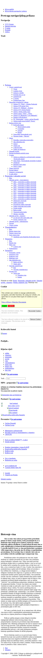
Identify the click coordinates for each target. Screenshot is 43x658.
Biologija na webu (11, 460)
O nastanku (21, 128)
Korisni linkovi (13, 170)
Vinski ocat (16, 145)
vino (6, 361)
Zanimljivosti (17, 96)
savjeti (7, 359)
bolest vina (8, 366)
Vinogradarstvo (11, 227)
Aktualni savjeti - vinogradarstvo (19, 180)
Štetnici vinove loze (15, 233)
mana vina (8, 364)
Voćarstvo (9, 250)
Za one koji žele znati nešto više (22, 217)
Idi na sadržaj (9, 9)
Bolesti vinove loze (14, 231)
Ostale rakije (17, 264)
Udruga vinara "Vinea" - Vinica (22, 113)
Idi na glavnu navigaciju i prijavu (16, 11)
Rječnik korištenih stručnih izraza (19, 153)
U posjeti (16, 98)
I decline (11, 306)
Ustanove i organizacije (16, 172)
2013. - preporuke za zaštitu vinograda (24, 199)
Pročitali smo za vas (19, 95)
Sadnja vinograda (18, 202)
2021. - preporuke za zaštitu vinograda (24, 184)
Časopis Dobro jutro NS (13, 467)
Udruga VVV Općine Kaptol (21, 110)
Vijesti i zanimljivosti (15, 87)
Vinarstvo (8, 239)
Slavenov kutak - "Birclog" (21, 136)
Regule (20, 132)
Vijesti (15, 89)
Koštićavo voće (13, 256)
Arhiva (7, 32)
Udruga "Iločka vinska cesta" (21, 111)
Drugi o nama (17, 166)
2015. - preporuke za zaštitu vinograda (24, 195)
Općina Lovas (9, 425)
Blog (10, 178)
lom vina (8, 370)
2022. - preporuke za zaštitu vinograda (24, 182)
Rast (14, 268)
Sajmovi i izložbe (18, 93)
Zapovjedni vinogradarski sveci (22, 134)
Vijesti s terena (13, 225)
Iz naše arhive (13, 174)
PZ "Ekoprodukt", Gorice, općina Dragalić (26, 119)
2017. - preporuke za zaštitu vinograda (24, 191)
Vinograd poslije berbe (20, 212)
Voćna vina (16, 273)
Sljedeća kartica (6, 479)
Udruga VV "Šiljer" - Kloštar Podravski (25, 104)
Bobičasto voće (13, 258)
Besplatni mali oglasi (19, 164)
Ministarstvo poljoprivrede (13, 431)
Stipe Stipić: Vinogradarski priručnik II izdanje (27, 161)
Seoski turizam (10, 442)
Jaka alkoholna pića (19, 142)
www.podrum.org (11, 466)
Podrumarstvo (13, 248)
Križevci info (9, 451)
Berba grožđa (17, 210)
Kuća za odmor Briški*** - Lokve (16, 440)
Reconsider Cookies (35, 311)
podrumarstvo (9, 368)
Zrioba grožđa (17, 208)
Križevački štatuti (18, 125)
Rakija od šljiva (18, 262)
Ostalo (11, 138)
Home (15, 281)
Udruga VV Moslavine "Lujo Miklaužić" (25, 115)
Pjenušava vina (22, 275)
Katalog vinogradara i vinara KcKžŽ (17, 447)
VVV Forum (9, 24)
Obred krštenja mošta (24, 127)
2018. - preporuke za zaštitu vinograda (24, 189)
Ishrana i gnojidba (18, 214)
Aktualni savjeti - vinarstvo (17, 216)
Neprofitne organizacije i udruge (18, 102)
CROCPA (8, 434)
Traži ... (3, 378)
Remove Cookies (35, 319)
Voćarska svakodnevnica (20, 269)
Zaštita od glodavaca (19, 149)
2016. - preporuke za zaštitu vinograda (24, 193)
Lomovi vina (17, 246)
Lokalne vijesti (17, 91)
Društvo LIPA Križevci (20, 117)
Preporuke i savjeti (14, 252)
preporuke (8, 357)
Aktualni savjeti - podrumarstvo (18, 221)
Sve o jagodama (10, 458)
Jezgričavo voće (13, 254)
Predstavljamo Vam (19, 100)
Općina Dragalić (10, 423)
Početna (8, 85)
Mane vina (12, 245)
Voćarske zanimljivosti (15, 266)
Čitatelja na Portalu (11, 475)
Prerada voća (13, 271)
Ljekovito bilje (17, 147)
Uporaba (20, 130)
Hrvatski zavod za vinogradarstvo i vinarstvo (19, 432)
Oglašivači (16, 162)
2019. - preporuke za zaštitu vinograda (24, 187)
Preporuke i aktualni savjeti (15, 176)
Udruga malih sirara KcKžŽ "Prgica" (24, 121)
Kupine (20, 277)
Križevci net (9, 453)
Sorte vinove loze (14, 235)
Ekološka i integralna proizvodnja (23, 140)
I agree (4, 306)
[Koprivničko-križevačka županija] (13, 415)
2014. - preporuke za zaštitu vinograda (24, 197)
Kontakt (7, 30)
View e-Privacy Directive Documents (13, 302)
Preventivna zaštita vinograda (22, 204)
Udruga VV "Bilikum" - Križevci (23, 108)
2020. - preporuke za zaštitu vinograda (24, 185)
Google (7, 473)
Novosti (11, 223)
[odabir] (12, 374)
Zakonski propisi (14, 151)
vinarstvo (8, 355)
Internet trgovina (10, 26)
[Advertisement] (21, 60)
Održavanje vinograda (19, 201)
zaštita (7, 353)
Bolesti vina (12, 243)
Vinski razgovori (14, 168)
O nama (7, 28)
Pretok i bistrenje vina (19, 219)
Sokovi (15, 144)
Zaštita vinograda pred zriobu (22, 206)
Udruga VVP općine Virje (21, 106)
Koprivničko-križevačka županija (16, 449)
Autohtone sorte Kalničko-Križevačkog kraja (26, 237)
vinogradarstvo (10, 363)
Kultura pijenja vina (15, 123)
